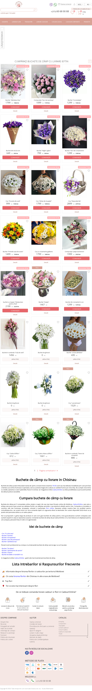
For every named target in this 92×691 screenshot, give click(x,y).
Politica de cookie (7, 639)
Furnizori (4, 635)
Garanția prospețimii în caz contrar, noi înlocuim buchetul (22, 608)
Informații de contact (8, 631)
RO (88, 4)
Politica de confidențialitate (39, 639)
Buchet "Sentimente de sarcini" (12, 550)
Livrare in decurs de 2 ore (7, 607)
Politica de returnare (8, 637)
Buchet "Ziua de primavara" (11, 540)
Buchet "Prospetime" (9, 538)
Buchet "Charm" (7, 552)
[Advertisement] (46, 42)
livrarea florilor (20, 576)
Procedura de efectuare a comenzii (42, 626)
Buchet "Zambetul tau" (9, 542)
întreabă (12, 13)
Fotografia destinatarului (83, 607)
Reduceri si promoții (8, 633)
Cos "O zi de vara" (8, 533)
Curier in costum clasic (37, 607)
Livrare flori (62, 624)
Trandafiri (62, 626)
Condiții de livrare (36, 624)
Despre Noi (5, 622)
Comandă (15, 107)
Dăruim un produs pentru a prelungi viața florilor (68, 608)
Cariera (32, 642)
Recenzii (3, 624)
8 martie (61, 622)
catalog (62, 617)
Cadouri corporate (65, 632)
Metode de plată (35, 637)
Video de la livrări (6, 628)
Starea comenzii (35, 622)
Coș (84, 12)
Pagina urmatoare (48, 470)
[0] (72, 14)
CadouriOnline (57, 490)
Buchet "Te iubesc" (8, 548)
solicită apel (5, 13)
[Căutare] (35, 10)
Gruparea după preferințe (38, 635)
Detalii (15, 111)
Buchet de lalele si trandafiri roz (12, 554)
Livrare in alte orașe (36, 633)
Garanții (32, 628)
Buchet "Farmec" (7, 536)
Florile (55, 486)
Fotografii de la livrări (8, 626)
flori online (50, 508)
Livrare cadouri (64, 628)
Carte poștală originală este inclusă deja (53, 608)
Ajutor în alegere (35, 631)
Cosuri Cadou (63, 630)
